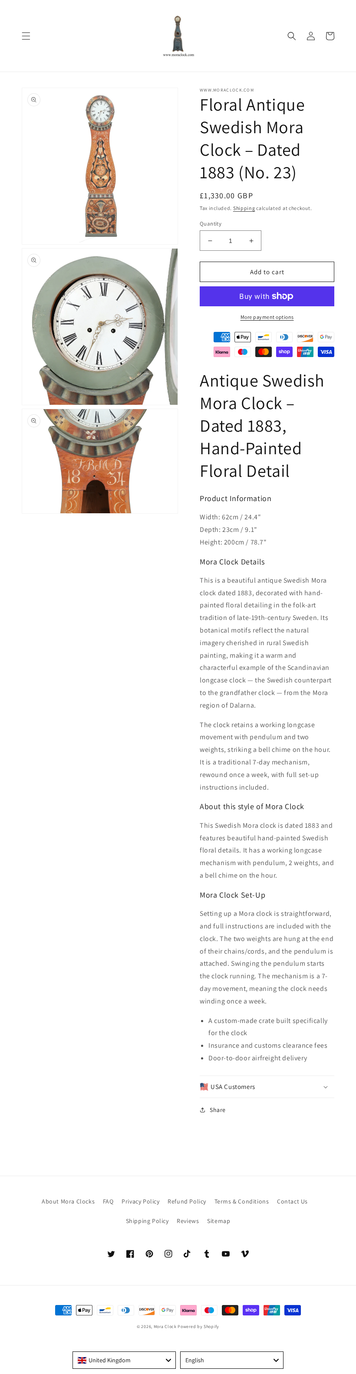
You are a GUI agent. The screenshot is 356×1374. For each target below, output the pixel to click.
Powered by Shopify (198, 1326)
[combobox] (124, 1360)
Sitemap (218, 1221)
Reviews (188, 1221)
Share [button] (218, 1110)
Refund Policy (187, 1201)
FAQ (108, 1201)
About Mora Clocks (68, 1201)
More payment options (267, 317)
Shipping (244, 208)
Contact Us (292, 1201)
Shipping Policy (147, 1221)
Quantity (210, 223)
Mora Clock (165, 1326)
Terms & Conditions (241, 1201)
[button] (26, 36)
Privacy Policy (140, 1201)
